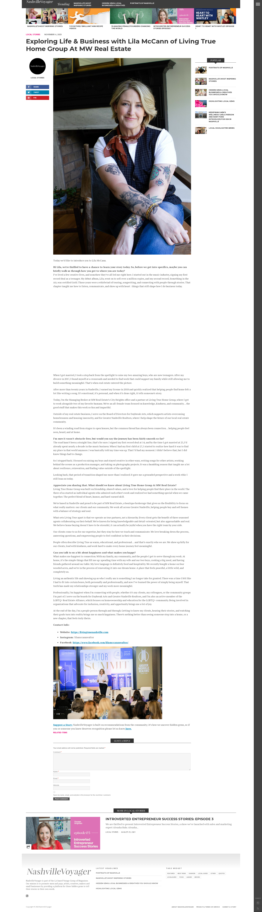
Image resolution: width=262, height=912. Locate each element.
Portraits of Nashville (142, 3)
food (181, 877)
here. (128, 728)
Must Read (182, 873)
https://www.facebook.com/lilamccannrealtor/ (100, 642)
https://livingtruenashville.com (89, 632)
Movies (197, 877)
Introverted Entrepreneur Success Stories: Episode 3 (160, 819)
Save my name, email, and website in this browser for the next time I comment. (82, 795)
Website (56, 785)
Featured (171, 873)
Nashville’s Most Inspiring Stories (82, 4)
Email (56, 778)
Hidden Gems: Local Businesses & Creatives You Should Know (113, 5)
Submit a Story (229, 907)
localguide (171, 877)
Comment (57, 752)
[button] (258, 4)
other (213, 873)
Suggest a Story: (63, 724)
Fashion (192, 873)
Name (56, 772)
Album (189, 877)
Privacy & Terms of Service (208, 907)
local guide (203, 873)
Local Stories (33, 34)
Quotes (221, 873)
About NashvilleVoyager (183, 907)
